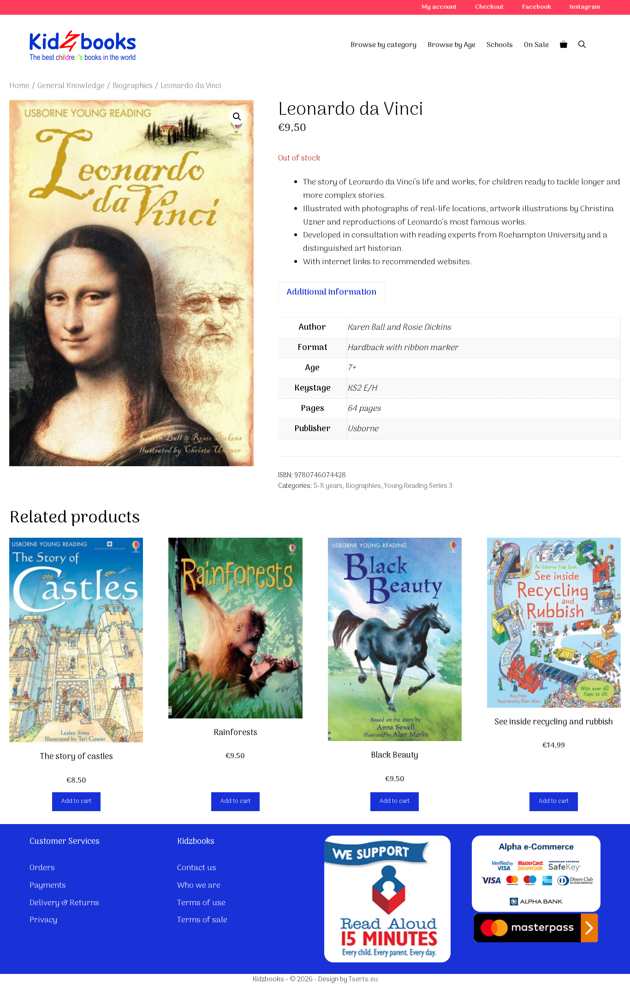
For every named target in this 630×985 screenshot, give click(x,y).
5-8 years (328, 486)
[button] (237, 116)
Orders (42, 868)
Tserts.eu (363, 979)
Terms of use (201, 903)
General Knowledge (71, 86)
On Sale (536, 45)
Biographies (133, 86)
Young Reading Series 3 (418, 486)
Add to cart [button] (76, 801)
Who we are (198, 885)
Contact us (196, 868)
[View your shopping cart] (563, 45)
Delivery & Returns (64, 903)
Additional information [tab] (331, 292)
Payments (48, 885)
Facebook (536, 7)
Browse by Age (451, 45)
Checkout (489, 7)
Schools (500, 45)
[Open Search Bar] (582, 45)
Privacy (43, 920)
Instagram (585, 7)
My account (439, 7)
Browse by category (383, 45)
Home (19, 86)
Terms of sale (202, 920)
